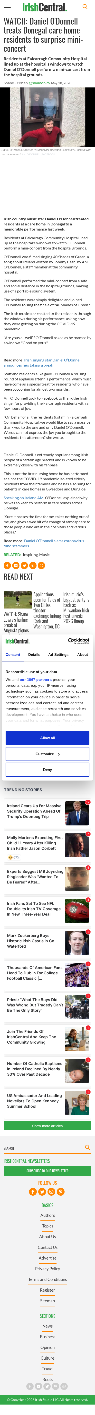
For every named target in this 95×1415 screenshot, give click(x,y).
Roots (47, 1379)
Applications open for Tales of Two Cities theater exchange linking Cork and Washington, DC (47, 610)
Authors (47, 1215)
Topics (47, 1225)
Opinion (47, 1347)
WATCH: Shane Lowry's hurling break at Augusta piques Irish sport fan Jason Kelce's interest (16, 630)
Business (47, 1336)
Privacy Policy (47, 1268)
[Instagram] (51, 1192)
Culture (47, 1358)
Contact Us (47, 1247)
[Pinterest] (61, 1192)
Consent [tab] (13, 654)
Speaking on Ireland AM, (24, 497)
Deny (47, 770)
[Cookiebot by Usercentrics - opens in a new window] (68, 641)
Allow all (47, 738)
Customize (45, 754)
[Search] (85, 7)
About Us (47, 1236)
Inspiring (30, 554)
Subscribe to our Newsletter (47, 1170)
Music (44, 554)
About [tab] (82, 654)
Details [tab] (34, 654)
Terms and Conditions (47, 1279)
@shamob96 (39, 82)
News (47, 1326)
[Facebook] (33, 1192)
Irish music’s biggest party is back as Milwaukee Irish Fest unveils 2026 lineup (76, 608)
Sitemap (47, 1300)
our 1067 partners (36, 679)
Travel (47, 1368)
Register (47, 1290)
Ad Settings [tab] (58, 654)
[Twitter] (42, 1192)
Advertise (48, 1258)
